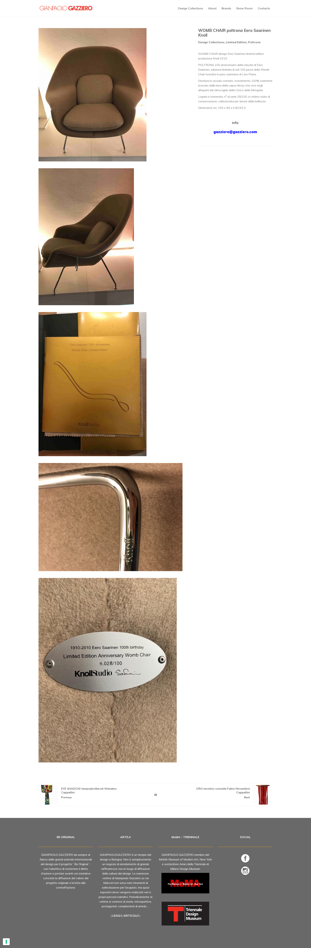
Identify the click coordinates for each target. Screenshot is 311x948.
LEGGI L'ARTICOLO (125, 915)
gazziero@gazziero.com (235, 132)
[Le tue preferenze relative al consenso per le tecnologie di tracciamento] (6, 941)
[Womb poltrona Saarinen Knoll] (115, 384)
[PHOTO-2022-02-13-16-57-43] (115, 670)
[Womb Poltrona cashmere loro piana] (115, 94)
